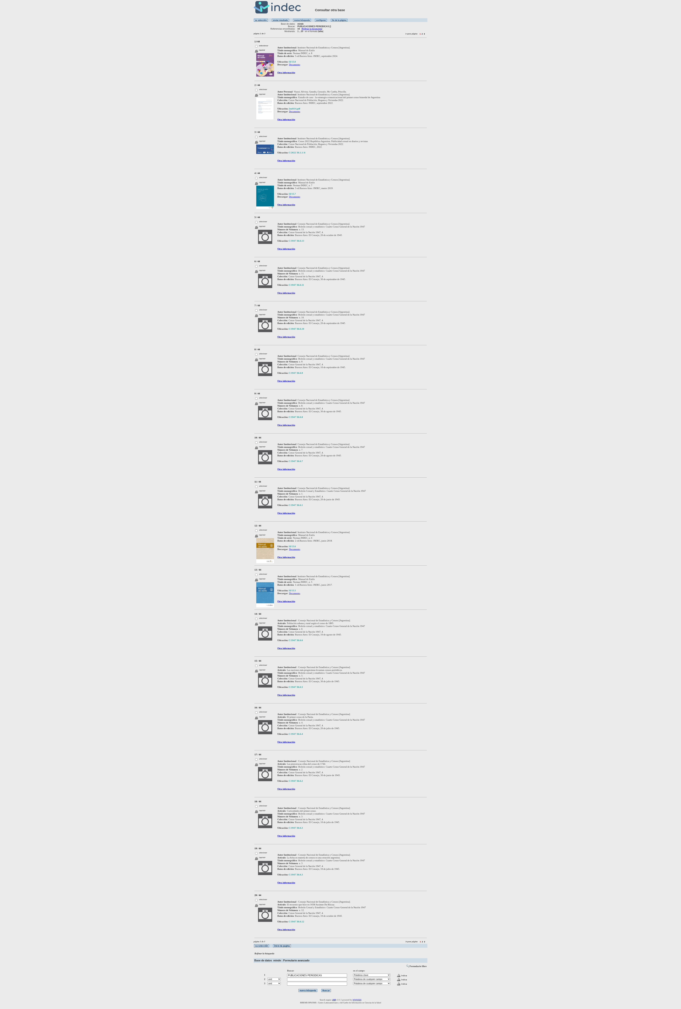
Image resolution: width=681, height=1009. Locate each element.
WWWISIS (357, 1000)
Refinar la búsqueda (312, 29)
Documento (294, 64)
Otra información (286, 72)
